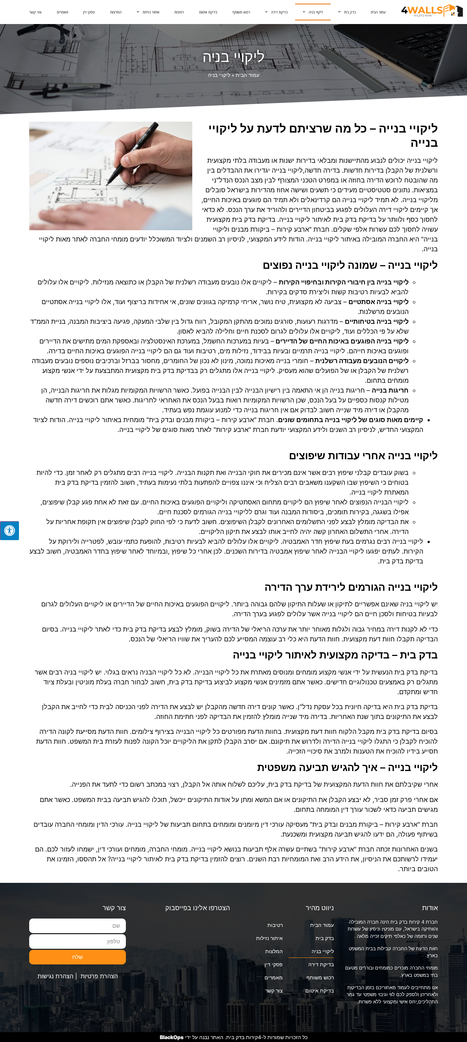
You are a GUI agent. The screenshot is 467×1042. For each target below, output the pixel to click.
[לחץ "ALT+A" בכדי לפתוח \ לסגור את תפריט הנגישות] (9, 530)
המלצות (115, 12)
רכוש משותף (241, 12)
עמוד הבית (378, 12)
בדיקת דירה (279, 12)
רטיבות (179, 12)
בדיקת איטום (208, 12)
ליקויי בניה (316, 12)
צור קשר (35, 12)
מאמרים (62, 12)
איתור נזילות (151, 12)
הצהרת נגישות (55, 976)
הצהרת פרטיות (99, 976)
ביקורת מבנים (195, 420)
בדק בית (350, 12)
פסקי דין (89, 12)
